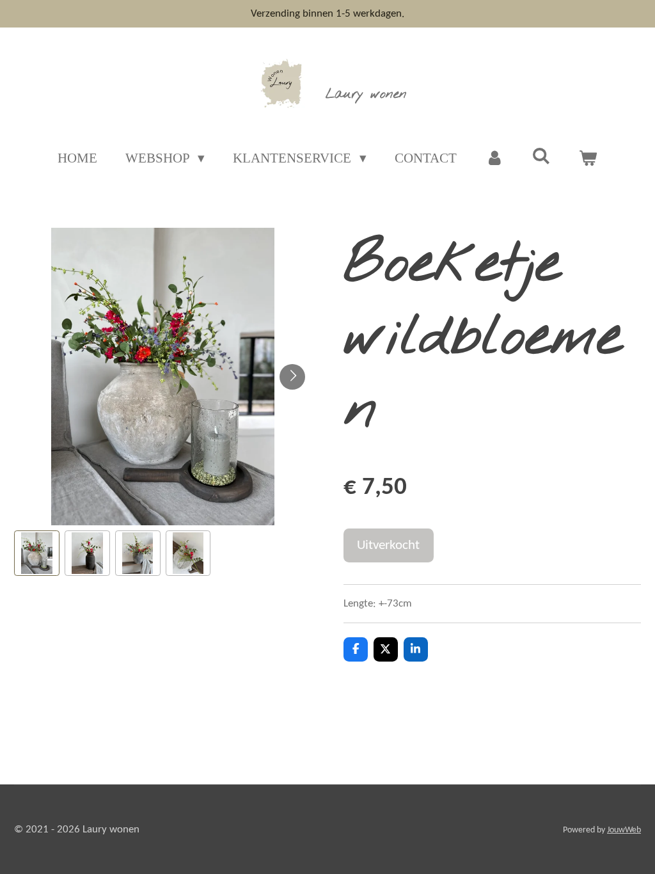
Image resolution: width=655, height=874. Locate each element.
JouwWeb (624, 830)
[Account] (494, 159)
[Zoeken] (541, 156)
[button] (36, 553)
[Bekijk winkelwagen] (588, 159)
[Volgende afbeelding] (292, 377)
